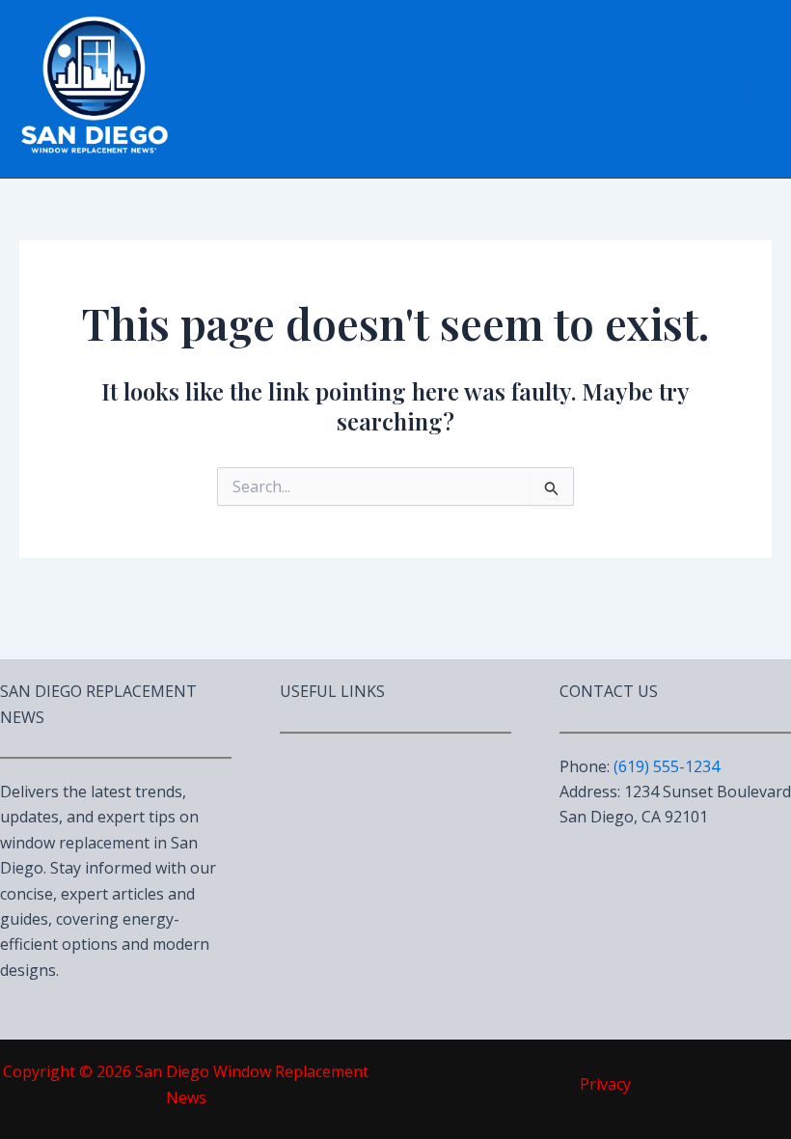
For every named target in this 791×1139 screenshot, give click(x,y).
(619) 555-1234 (667, 766)
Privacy (605, 1084)
